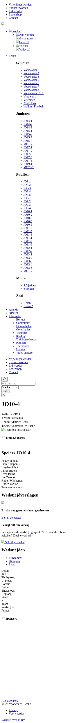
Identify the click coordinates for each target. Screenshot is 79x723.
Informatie (15, 316)
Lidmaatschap (24, 326)
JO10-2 (28, 214)
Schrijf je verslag (14, 542)
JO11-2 (28, 231)
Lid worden (15, 11)
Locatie (20, 349)
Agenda (13, 309)
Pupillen (21, 342)
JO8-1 (27, 181)
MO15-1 (29, 144)
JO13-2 (28, 257)
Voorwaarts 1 (31, 70)
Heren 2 (28, 306)
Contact (13, 17)
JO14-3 (28, 127)
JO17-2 (28, 150)
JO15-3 (28, 137)
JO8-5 (27, 194)
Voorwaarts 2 (31, 73)
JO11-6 (28, 244)
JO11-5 (28, 241)
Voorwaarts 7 (31, 86)
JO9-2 (27, 201)
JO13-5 (28, 267)
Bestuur (20, 319)
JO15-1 (28, 130)
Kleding (21, 336)
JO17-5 (28, 160)
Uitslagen (14, 561)
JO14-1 (28, 120)
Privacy (13, 710)
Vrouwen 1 (30, 96)
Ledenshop (15, 14)
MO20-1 (29, 167)
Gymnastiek (26, 38)
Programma (15, 557)
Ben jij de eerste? (11, 517)
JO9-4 (27, 208)
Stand (12, 564)
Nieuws (13, 312)
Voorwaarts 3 (31, 76)
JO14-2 (28, 124)
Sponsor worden (18, 7)
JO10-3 (28, 217)
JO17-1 (28, 147)
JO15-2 (28, 134)
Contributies (23, 329)
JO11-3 (28, 234)
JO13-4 (28, 264)
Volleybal (24, 49)
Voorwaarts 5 (31, 79)
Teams (12, 55)
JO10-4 (28, 221)
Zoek (5, 391)
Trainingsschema (26, 339)
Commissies (23, 322)
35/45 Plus (30, 103)
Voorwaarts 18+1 (34, 93)
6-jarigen (29, 288)
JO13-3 (28, 261)
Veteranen (29, 99)
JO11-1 (28, 227)
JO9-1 (27, 198)
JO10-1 (28, 211)
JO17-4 (28, 157)
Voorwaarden (16, 713)
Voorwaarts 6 (31, 83)
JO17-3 (28, 154)
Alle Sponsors (9, 700)
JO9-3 (27, 204)
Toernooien (22, 346)
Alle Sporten (26, 34)
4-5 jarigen (30, 285)
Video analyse (24, 352)
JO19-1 (28, 163)
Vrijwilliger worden (20, 4)
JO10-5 (28, 224)
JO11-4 (28, 237)
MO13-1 (29, 271)
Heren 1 (28, 302)
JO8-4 (27, 191)
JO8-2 (27, 184)
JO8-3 (27, 188)
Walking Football (34, 106)
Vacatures (21, 332)
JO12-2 (28, 251)
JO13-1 (28, 254)
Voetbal (16, 31)
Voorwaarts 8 (31, 89)
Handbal (24, 42)
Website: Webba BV (13, 719)
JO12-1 (28, 247)
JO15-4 (28, 140)
